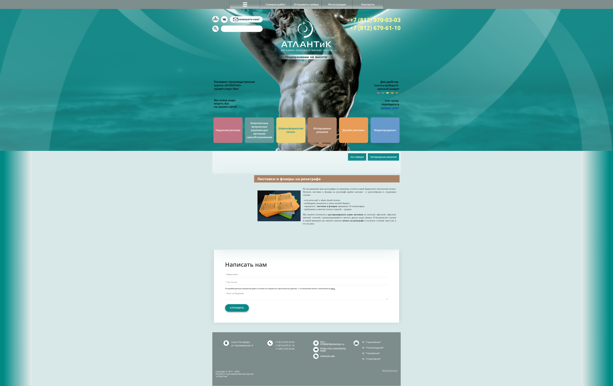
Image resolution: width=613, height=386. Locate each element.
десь (333, 288)
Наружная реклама (228, 130)
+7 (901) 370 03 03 (284, 348)
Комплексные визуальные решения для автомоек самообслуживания (259, 130)
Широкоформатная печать (290, 130)
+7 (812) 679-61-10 (375, 28)
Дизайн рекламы (354, 130)
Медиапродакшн (385, 130)
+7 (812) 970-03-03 (375, 20)
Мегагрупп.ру (389, 370)
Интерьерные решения (322, 130)
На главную (357, 156)
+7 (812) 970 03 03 (284, 342)
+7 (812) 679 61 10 (284, 345)
